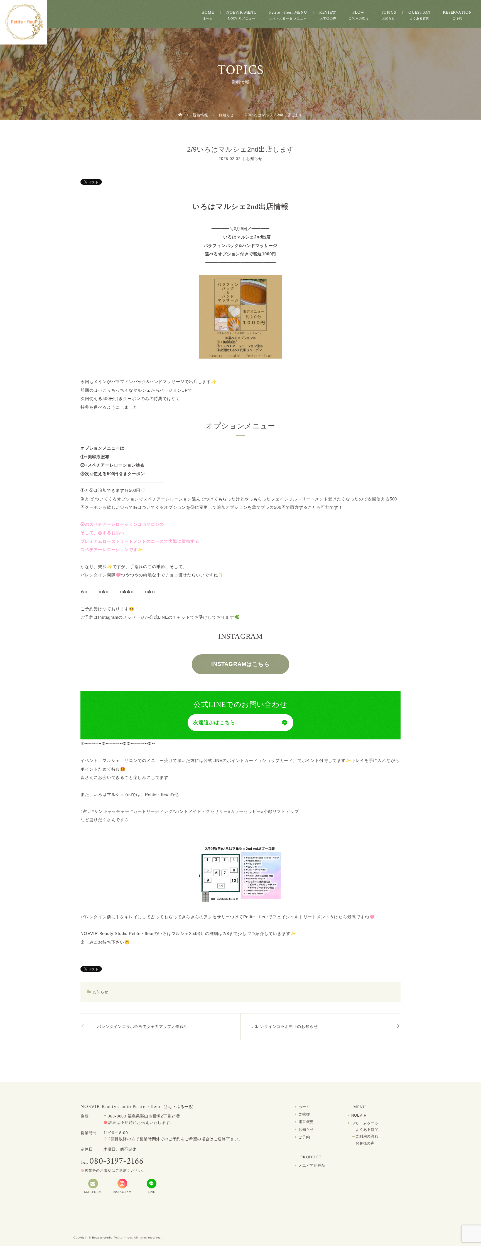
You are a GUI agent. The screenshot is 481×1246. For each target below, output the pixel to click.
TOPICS (388, 12)
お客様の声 (365, 1143)
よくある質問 (367, 1129)
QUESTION (419, 12)
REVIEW (328, 12)
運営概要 (306, 1122)
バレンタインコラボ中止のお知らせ (285, 1026)
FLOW (358, 12)
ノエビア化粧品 (311, 1165)
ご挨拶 (304, 1114)
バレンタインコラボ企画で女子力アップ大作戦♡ (142, 1026)
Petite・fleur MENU (288, 12)
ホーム (304, 1107)
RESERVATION (457, 12)
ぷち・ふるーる (364, 1123)
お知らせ (254, 158)
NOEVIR (359, 1115)
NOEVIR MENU (241, 12)
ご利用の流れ (367, 1136)
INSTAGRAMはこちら (240, 664)
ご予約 (304, 1137)
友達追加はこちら (214, 722)
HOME (208, 12)
